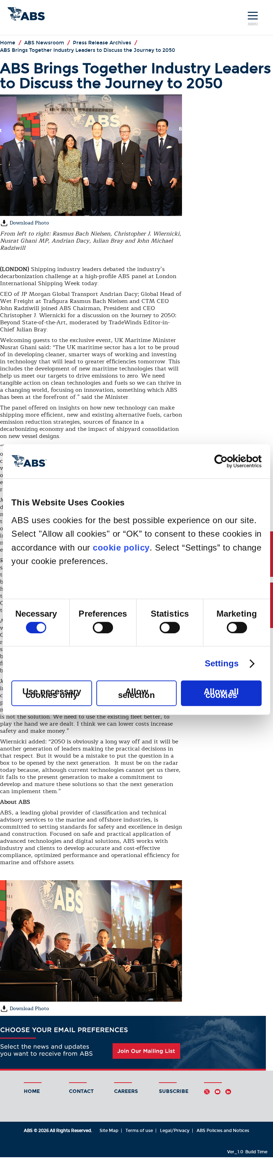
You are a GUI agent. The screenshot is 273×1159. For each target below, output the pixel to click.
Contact (81, 1091)
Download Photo (28, 223)
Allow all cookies (221, 693)
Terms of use (139, 1130)
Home (32, 1091)
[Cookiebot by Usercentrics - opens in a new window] (230, 461)
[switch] (103, 627)
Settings (222, 663)
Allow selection (136, 693)
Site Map (109, 1130)
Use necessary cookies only (51, 693)
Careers (126, 1091)
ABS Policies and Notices (223, 1130)
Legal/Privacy (174, 1130)
